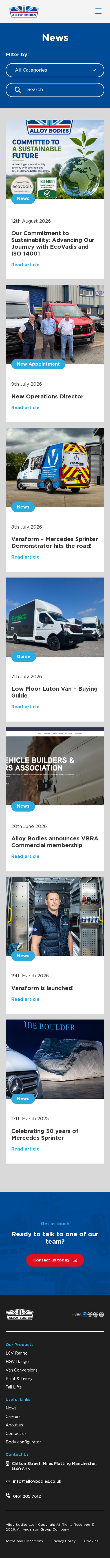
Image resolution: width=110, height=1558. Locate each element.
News (11, 1408)
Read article (25, 265)
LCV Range (17, 1353)
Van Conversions (22, 1370)
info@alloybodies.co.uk (37, 1482)
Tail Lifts (14, 1387)
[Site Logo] (23, 11)
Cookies (91, 1541)
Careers (13, 1417)
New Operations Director (47, 397)
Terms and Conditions (24, 1541)
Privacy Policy (63, 1541)
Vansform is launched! (42, 988)
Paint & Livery (19, 1379)
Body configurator (23, 1442)
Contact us (16, 1434)
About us (14, 1425)
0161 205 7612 (27, 1497)
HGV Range (17, 1362)
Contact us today (51, 1260)
